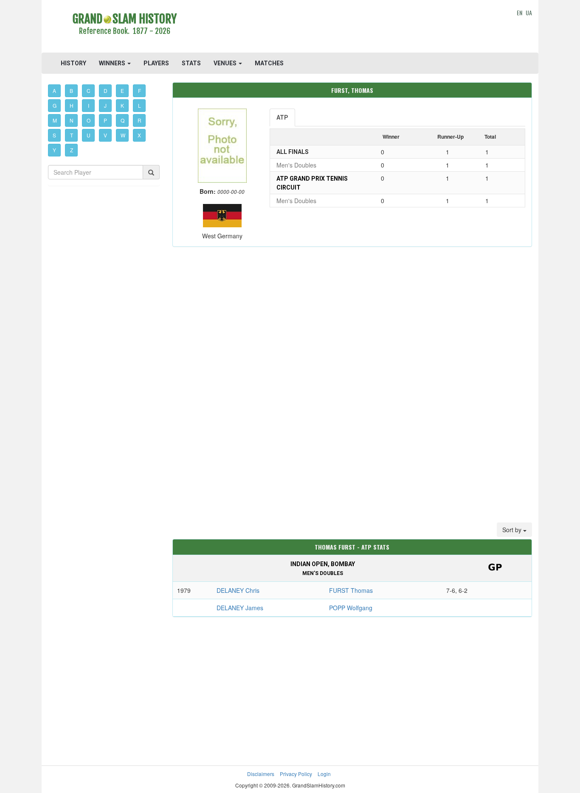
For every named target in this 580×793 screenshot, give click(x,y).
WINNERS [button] (113, 63)
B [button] (71, 90)
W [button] (123, 135)
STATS (191, 63)
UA (529, 12)
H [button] (71, 105)
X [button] (139, 135)
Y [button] (54, 150)
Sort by (512, 529)
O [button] (88, 120)
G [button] (54, 105)
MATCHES (269, 63)
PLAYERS (156, 63)
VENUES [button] (226, 63)
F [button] (139, 90)
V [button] (105, 135)
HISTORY (73, 63)
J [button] (105, 105)
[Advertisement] (352, 27)
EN (519, 12)
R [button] (139, 120)
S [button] (54, 135)
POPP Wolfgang (350, 607)
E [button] (122, 90)
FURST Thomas (351, 590)
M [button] (55, 120)
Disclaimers (260, 773)
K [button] (122, 105)
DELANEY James (240, 607)
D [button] (105, 90)
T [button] (71, 135)
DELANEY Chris (238, 590)
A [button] (54, 90)
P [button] (105, 120)
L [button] (139, 105)
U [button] (88, 135)
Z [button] (71, 150)
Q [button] (122, 120)
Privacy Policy (296, 773)
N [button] (71, 120)
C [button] (88, 90)
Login (324, 773)
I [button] (88, 105)
